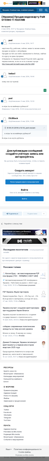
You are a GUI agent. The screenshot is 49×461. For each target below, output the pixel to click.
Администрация (10, 393)
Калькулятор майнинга (13, 379)
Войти (24, 199)
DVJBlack (13, 118)
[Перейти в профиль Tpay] (43, 293)
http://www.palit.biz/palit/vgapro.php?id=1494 (18, 64)
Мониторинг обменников (14, 374)
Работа (22, 301)
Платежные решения (26, 285)
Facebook (7, 412)
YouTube (7, 420)
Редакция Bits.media (12, 434)
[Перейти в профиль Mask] (43, 309)
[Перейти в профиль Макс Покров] (43, 274)
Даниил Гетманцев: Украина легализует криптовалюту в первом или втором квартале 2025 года (20, 344)
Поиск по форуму (11, 396)
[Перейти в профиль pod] (4, 41)
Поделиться (13, 214)
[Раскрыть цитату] (6, 128)
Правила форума (11, 390)
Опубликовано (21, 43)
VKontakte (8, 415)
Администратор (10, 429)
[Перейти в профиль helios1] (4, 75)
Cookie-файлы (24, 452)
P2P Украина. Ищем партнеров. (16, 292)
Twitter (6, 410)
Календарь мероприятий (14, 376)
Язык (8, 449)
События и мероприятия (13, 440)
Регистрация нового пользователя (24, 182)
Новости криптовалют (29, 320)
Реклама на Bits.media (13, 432)
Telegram (7, 418)
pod (8, 26)
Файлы (6, 398)
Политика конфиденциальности (27, 449)
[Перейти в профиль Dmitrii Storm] (43, 343)
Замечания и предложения (15, 401)
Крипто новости (10, 371)
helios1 (12, 73)
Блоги (6, 382)
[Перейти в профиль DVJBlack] (4, 119)
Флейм (21, 336)
